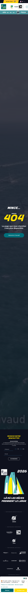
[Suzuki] (18, 568)
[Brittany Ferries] (5, 560)
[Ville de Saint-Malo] (9, 532)
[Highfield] (10, 568)
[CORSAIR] (14, 560)
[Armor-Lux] (14, 553)
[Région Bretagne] (18, 532)
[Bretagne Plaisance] (22, 553)
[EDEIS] (22, 560)
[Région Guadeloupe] (14, 519)
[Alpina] (5, 553)
